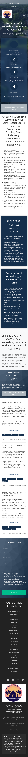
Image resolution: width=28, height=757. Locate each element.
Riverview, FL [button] (14, 633)
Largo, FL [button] (14, 627)
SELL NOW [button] (14, 6)
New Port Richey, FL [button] (14, 652)
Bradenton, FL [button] (14, 614)
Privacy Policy (19, 585)
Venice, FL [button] (14, 663)
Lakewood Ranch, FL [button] (14, 668)
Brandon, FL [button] (14, 638)
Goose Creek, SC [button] (14, 649)
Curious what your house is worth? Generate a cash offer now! (14, 107)
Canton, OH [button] (14, 644)
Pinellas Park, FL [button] (14, 630)
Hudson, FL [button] (14, 657)
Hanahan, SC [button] (14, 646)
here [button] (9, 741)
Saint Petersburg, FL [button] (14, 611)
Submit (14, 593)
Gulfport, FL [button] (14, 671)
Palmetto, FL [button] (13, 622)
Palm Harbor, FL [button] (14, 636)
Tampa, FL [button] (14, 625)
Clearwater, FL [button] (14, 619)
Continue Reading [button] (14, 430)
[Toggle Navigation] (24, 14)
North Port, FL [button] (14, 666)
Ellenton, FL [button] (13, 660)
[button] (10, 3)
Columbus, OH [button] (14, 641)
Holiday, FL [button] (14, 655)
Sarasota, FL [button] (14, 617)
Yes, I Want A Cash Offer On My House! (14, 393)
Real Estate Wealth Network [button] (17, 724)
